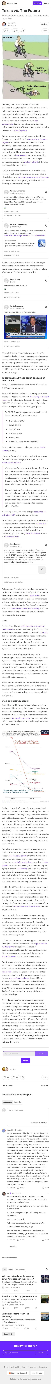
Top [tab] (4, 1269)
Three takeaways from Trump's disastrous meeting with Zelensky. (19, 1300)
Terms (30, 1367)
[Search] (46, 1269)
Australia (6, 956)
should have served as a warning (25, 608)
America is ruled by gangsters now (19, 1296)
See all (7, 1334)
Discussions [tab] (20, 1269)
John (9, 1130)
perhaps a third (31, 161)
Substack (13, 1379)
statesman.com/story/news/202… (18, 235)
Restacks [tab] (17, 1102)
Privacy (23, 1367)
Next (43, 1085)
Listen (45, 24)
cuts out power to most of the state (33, 177)
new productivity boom (19, 978)
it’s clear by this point (21, 718)
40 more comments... (10, 1257)
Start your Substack (19, 1373)
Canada (44, 632)
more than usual (33, 533)
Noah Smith (12, 23)
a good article (34, 595)
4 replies (13, 1247)
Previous (9, 1085)
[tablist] (12, 1102)
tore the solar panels (18, 855)
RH (8, 1193)
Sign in (46, 3)
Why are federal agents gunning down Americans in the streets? (18, 1277)
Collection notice (40, 1367)
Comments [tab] (7, 1102)
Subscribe (37, 3)
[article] (25, 1283)
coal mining (21, 868)
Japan (13, 956)
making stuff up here (11, 462)
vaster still (6, 971)
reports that (41, 523)
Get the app (37, 1373)
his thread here (12, 536)
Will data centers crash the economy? (15, 1315)
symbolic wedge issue (23, 862)
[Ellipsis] (48, 1130)
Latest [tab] (10, 1269)
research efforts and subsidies (27, 906)
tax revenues (21, 155)
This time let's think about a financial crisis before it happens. (19, 1321)
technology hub (20, 130)
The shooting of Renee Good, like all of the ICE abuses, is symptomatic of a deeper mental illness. (19, 1283)
